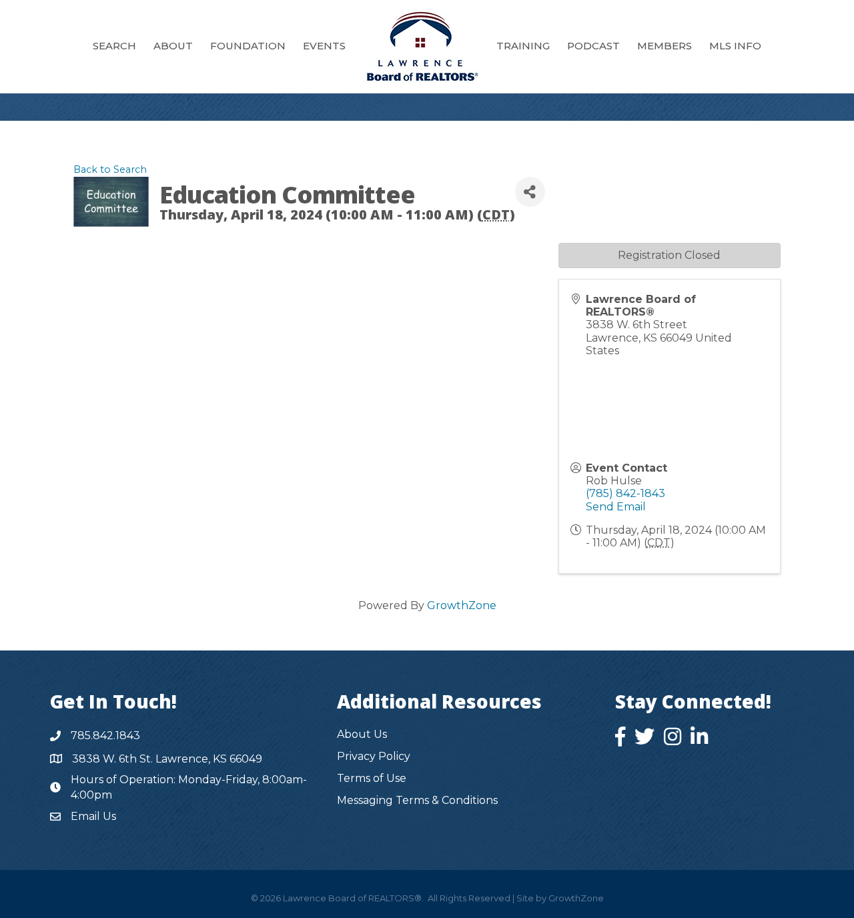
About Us (362, 734)
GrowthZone (461, 605)
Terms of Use (371, 778)
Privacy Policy (373, 756)
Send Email (616, 506)
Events (324, 45)
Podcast (593, 45)
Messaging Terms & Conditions (417, 800)
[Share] (530, 192)
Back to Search (110, 169)
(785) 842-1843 (625, 493)
